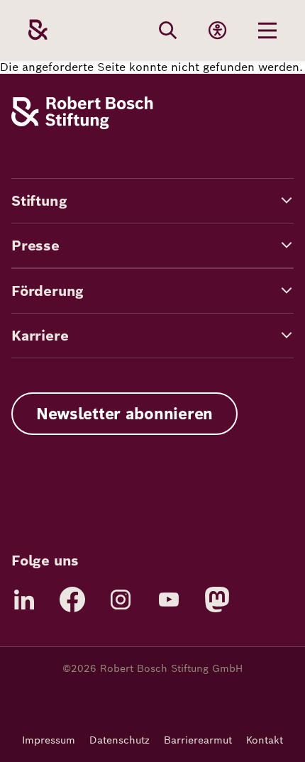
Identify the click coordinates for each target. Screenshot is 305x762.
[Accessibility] (217, 30)
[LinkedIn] (24, 599)
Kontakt (264, 740)
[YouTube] (169, 599)
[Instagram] (120, 599)
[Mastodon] (217, 599)
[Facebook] (72, 599)
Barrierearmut (198, 740)
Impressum (48, 740)
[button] (152, 201)
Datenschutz (119, 740)
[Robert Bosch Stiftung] (82, 125)
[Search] (168, 30)
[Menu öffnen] (267, 30)
